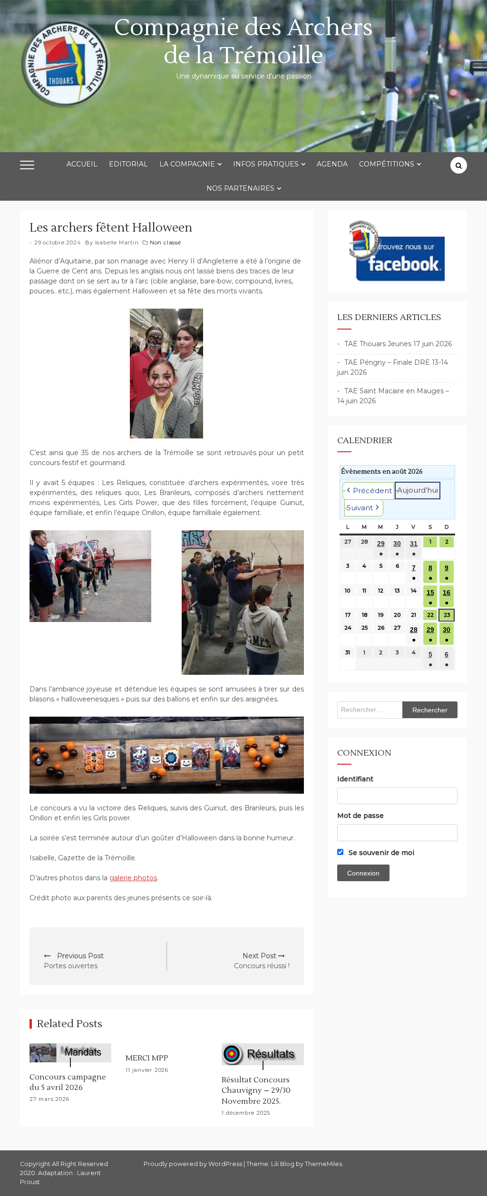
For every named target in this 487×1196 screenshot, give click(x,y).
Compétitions (386, 164)
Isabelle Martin (117, 242)
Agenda (332, 164)
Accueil (82, 164)
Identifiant (355, 779)
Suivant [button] (360, 507)
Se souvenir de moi (380, 852)
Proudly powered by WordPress (194, 1163)
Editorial (128, 164)
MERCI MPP (147, 1058)
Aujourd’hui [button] (417, 490)
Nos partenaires (240, 188)
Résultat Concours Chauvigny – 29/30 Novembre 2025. (256, 1090)
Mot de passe (360, 815)
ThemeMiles (323, 1163)
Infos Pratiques (266, 164)
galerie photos (133, 878)
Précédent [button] (372, 490)
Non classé (165, 242)
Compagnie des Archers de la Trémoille (243, 42)
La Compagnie (187, 164)
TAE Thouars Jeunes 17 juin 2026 (398, 344)
